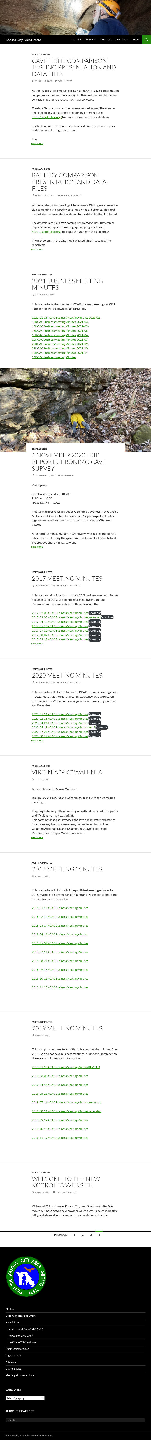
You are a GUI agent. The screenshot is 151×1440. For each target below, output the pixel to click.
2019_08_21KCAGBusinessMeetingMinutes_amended (66, 1111)
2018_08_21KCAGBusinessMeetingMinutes (60, 960)
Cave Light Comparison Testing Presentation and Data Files (74, 67)
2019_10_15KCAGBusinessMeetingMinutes (60, 1128)
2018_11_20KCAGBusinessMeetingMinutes (60, 987)
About (136, 39)
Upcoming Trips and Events (21, 1315)
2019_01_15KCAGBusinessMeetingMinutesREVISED (66, 1067)
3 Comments (65, 81)
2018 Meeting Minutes (67, 869)
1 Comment (67, 475)
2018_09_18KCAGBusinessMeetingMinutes (60, 969)
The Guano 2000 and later (22, 1342)
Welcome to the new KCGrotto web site (66, 1182)
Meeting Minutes (42, 274)
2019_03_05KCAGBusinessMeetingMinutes (60, 1076)
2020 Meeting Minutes (67, 675)
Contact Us (122, 39)
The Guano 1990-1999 (20, 1335)
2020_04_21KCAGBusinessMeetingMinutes (60, 723)
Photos (10, 1309)
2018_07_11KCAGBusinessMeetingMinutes (60, 952)
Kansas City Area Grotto (23, 40)
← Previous (59, 1234)
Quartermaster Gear (17, 1348)
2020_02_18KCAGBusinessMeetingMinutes (60, 718)
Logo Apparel (13, 1355)
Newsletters (12, 1322)
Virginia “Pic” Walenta (67, 772)
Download (94, 612)
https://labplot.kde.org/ (47, 117)
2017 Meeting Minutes (67, 578)
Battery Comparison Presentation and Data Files (69, 181)
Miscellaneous (41, 54)
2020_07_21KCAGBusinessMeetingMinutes (60, 731)
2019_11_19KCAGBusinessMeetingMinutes (60, 1137)
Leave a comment (71, 195)
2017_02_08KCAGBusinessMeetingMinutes (60, 612)
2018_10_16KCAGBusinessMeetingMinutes (60, 978)
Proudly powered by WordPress (37, 1435)
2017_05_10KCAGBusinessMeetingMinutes (60, 626)
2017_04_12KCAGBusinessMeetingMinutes (60, 621)
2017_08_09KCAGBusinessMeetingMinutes (60, 635)
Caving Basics (13, 1368)
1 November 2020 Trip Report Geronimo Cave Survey (69, 461)
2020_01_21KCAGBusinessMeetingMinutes (60, 714)
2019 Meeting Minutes (67, 1028)
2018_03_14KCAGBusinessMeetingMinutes (60, 925)
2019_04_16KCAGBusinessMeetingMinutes (60, 1084)
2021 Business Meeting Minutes (67, 284)
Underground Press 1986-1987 (25, 1328)
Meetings (76, 39)
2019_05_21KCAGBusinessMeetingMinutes (60, 1093)
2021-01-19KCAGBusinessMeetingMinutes (60, 317)
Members (91, 39)
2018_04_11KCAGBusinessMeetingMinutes (60, 934)
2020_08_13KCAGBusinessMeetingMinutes (60, 736)
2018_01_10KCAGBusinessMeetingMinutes (60, 908)
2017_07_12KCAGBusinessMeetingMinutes (60, 630)
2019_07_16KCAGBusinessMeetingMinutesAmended (66, 1102)
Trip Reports (39, 448)
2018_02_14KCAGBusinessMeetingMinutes (60, 916)
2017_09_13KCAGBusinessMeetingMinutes (60, 639)
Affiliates (11, 1362)
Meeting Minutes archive (20, 1375)
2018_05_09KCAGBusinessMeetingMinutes (60, 943)
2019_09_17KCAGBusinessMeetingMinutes (60, 1120)
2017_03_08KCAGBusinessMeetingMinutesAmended (66, 617)
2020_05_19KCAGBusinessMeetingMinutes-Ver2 (63, 727)
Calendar (106, 39)
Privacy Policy (12, 1435)
